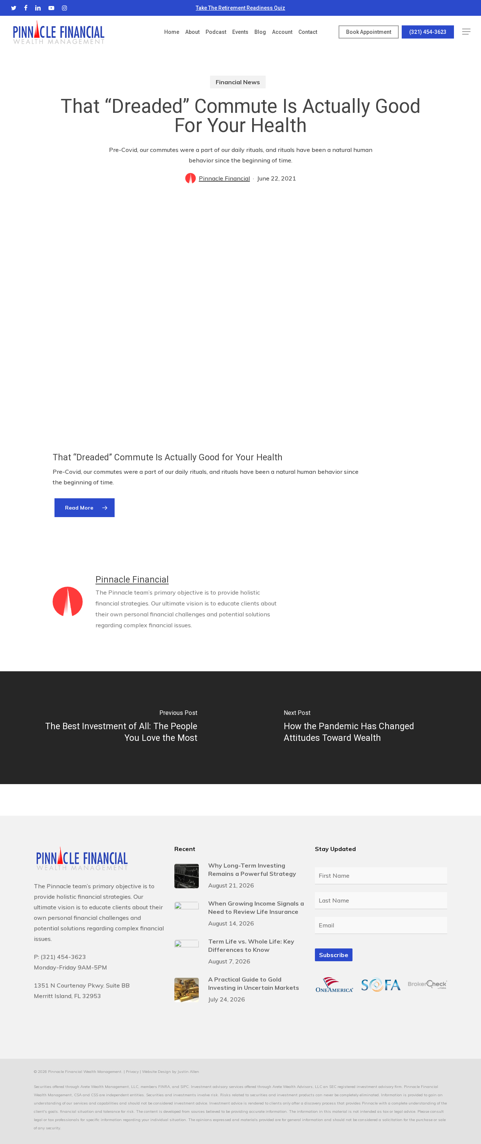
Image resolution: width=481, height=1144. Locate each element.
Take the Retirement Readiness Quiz (240, 8)
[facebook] (25, 8)
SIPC (184, 1086)
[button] (466, 32)
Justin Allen (188, 1071)
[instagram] (64, 8)
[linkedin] (38, 8)
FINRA (164, 1086)
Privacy (132, 1071)
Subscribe (333, 955)
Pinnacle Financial (224, 178)
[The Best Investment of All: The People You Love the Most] (120, 727)
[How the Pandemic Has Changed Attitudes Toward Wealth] (360, 727)
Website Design (156, 1071)
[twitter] (14, 8)
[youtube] (51, 8)
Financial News (238, 82)
